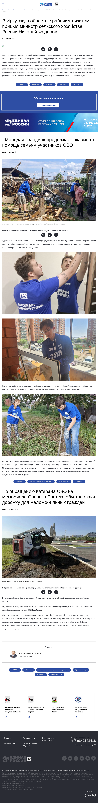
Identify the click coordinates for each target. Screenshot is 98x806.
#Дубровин (40, 674)
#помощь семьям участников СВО (41, 481)
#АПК (22, 84)
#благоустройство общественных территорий (54, 670)
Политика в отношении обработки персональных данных (22, 787)
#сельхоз (63, 84)
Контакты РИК (10, 744)
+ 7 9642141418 (83, 741)
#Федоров (35, 84)
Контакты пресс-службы (30, 745)
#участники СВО (56, 674)
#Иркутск (79, 481)
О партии (8, 738)
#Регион (77, 84)
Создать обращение (48, 105)
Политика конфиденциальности (13, 785)
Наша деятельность (16, 10)
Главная (4, 10)
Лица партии (29, 738)
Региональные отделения (49, 739)
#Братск (28, 670)
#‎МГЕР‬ (19, 481)
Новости (27, 10)
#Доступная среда (81, 670)
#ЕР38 (15, 670)
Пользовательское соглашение (13, 784)
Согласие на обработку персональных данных (18, 789)
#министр (49, 84)
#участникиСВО (64, 481)
